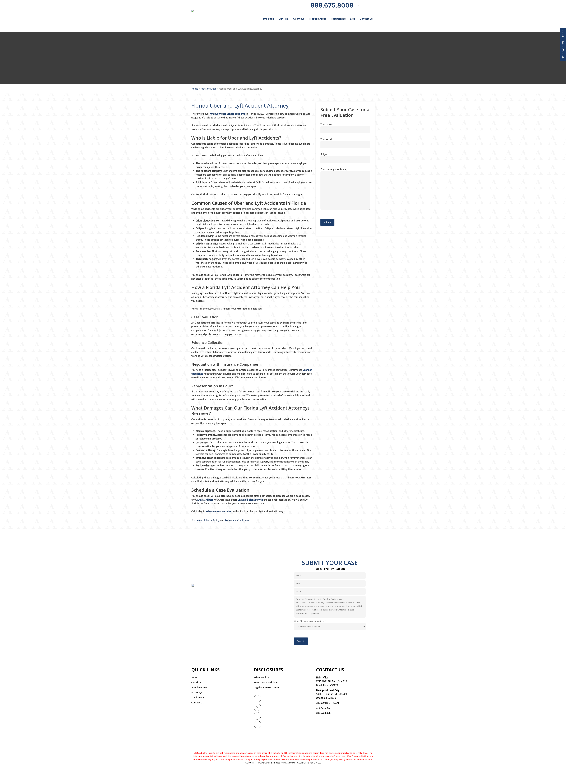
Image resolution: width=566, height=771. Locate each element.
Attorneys (196, 692)
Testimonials (198, 697)
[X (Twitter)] (257, 707)
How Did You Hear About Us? (310, 621)
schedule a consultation (219, 511)
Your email (326, 139)
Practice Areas (208, 88)
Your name (326, 124)
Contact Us (197, 702)
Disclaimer (197, 520)
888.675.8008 (323, 712)
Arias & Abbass (205, 499)
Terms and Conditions (237, 520)
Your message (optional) (333, 169)
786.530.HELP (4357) (327, 702)
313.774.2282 (323, 707)
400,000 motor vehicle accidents (227, 113)
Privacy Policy (211, 520)
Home (194, 88)
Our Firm (196, 682)
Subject (324, 154)
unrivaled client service (250, 499)
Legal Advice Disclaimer (267, 687)
